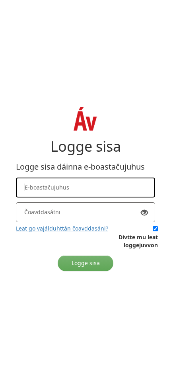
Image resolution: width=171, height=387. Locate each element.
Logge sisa (86, 263)
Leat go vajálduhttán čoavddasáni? (62, 228)
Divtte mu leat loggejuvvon (138, 241)
